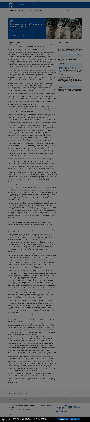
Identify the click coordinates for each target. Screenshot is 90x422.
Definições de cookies (63, 419)
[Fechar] (88, 419)
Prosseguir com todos (75, 419)
